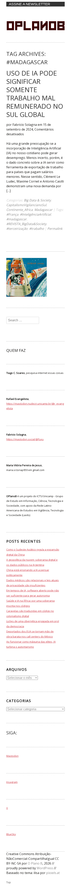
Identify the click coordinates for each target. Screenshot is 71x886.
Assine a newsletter (29, 4)
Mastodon (12, 756)
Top (8, 882)
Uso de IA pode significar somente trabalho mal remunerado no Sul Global (34, 94)
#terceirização (17, 228)
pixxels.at (53, 873)
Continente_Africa (19, 210)
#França (12, 214)
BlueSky (11, 834)
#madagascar (16, 219)
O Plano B (35, 863)
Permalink (54, 228)
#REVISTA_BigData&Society (26, 224)
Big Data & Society (37, 200)
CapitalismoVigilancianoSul (26, 205)
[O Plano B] (35, 38)
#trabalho (36, 228)
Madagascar (43, 210)
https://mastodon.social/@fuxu (25, 439)
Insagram (12, 782)
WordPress (45, 868)
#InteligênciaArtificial (35, 214)
